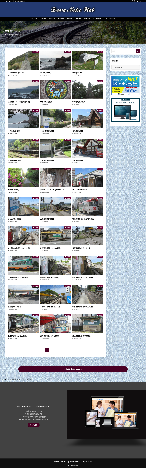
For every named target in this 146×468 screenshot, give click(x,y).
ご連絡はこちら (87, 462)
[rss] (137, 1)
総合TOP (56, 462)
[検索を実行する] (138, 51)
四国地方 (9, 34)
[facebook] (132, 1)
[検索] (140, 1)
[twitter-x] (134, 1)
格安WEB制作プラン (75, 462)
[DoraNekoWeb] (73, 9)
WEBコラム (64, 462)
